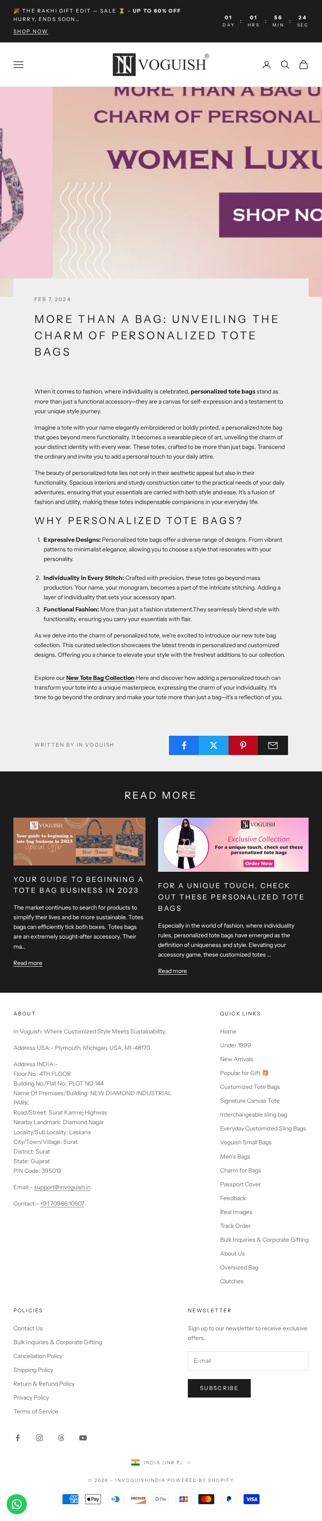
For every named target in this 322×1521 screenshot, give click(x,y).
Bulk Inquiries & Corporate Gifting (264, 1239)
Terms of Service (35, 1411)
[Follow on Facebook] (17, 1438)
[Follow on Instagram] (39, 1438)
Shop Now (30, 31)
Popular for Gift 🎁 (244, 1073)
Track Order (235, 1226)
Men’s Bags (235, 1156)
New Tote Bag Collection (100, 678)
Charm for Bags (240, 1170)
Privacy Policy (31, 1397)
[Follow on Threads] (61, 1438)
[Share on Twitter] (214, 745)
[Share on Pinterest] (243, 745)
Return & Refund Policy (44, 1383)
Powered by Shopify (200, 1480)
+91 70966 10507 (62, 1203)
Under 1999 (235, 1045)
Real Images (236, 1212)
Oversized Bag (239, 1267)
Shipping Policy (33, 1370)
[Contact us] (17, 1504)
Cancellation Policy (37, 1356)
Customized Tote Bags (250, 1087)
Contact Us (28, 1328)
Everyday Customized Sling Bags (263, 1128)
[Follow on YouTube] (83, 1438)
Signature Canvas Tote (250, 1100)
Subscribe (219, 1388)
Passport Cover (240, 1184)
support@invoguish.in (62, 1187)
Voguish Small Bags (246, 1142)
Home (228, 1031)
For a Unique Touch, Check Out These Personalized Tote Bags (232, 897)
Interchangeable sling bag (253, 1114)
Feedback (233, 1198)
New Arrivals (236, 1059)
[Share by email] (273, 745)
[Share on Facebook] (184, 745)
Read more (27, 963)
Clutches (232, 1281)
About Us (232, 1253)
